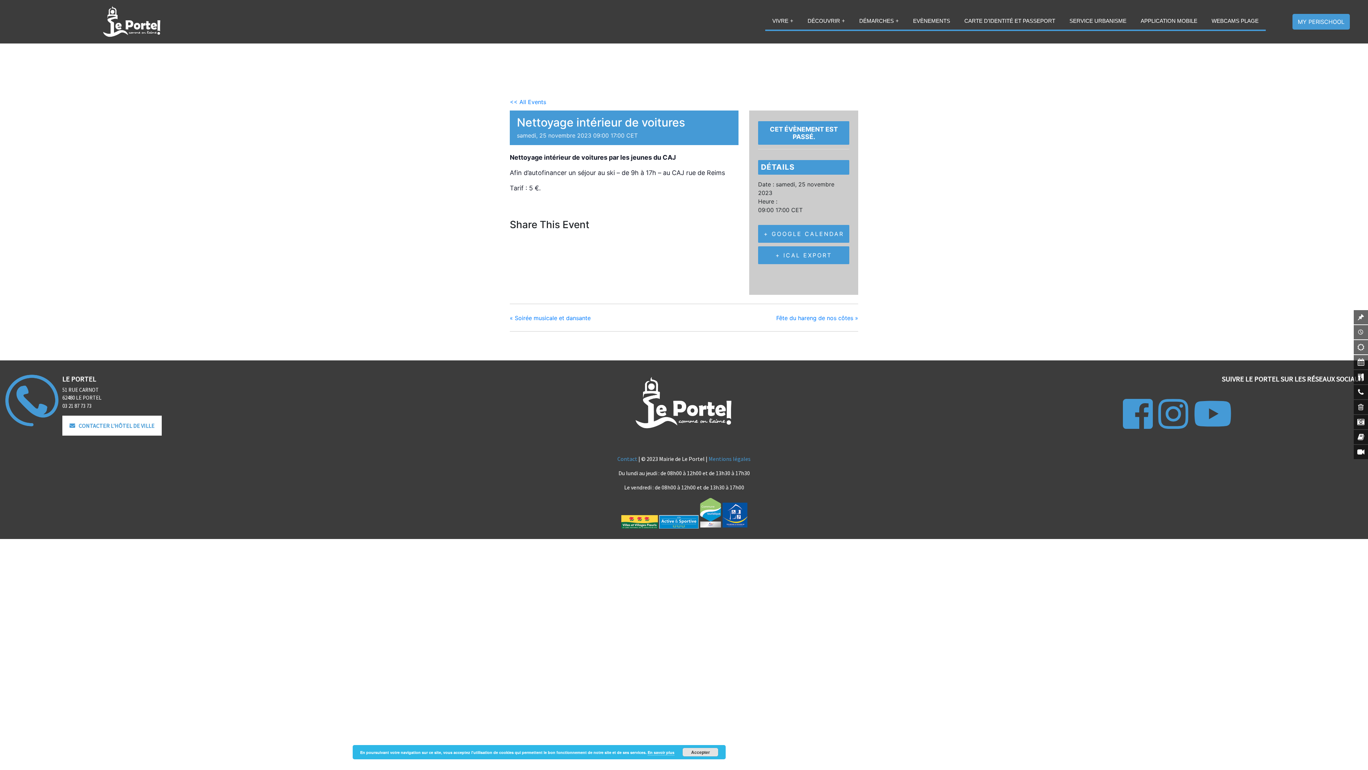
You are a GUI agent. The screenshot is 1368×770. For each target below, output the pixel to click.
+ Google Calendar (804, 233)
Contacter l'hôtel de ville (117, 425)
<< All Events (528, 102)
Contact (627, 458)
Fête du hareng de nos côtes (817, 318)
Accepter (700, 752)
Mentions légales (730, 458)
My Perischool (1321, 21)
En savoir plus (661, 752)
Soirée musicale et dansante (550, 318)
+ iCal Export (804, 255)
